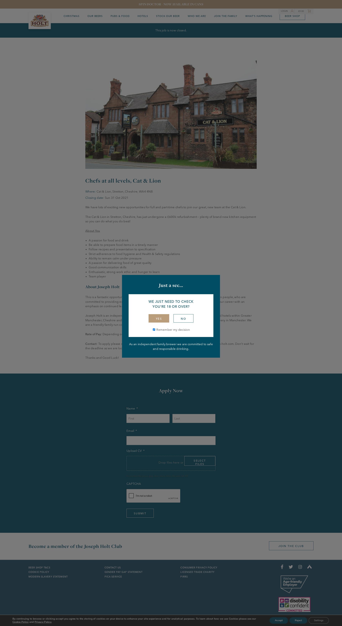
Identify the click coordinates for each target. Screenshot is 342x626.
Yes (159, 318)
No (183, 318)
